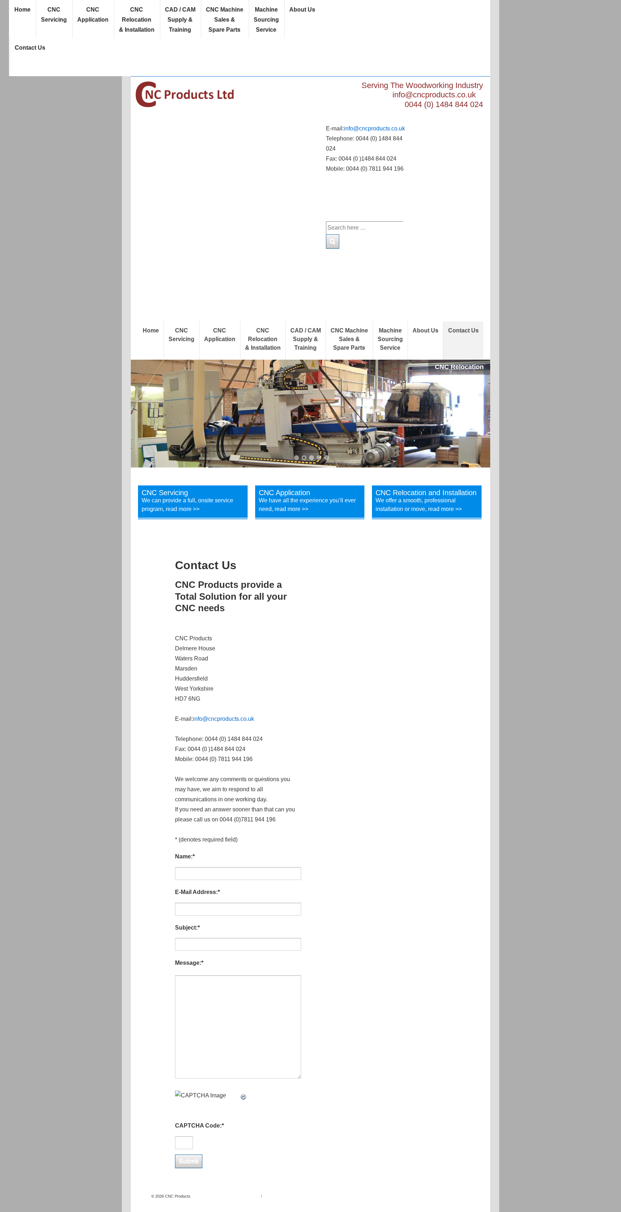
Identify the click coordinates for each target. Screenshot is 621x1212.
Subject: (187, 928)
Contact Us (30, 48)
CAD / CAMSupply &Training (180, 19)
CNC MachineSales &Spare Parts (224, 19)
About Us (302, 9)
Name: (185, 856)
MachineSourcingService (266, 19)
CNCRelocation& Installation (137, 19)
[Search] (332, 241)
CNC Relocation (459, 366)
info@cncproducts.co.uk (434, 94)
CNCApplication (93, 14)
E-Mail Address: (197, 892)
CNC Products (177, 1196)
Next (476, 413)
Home (22, 9)
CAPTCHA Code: (199, 1126)
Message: (189, 963)
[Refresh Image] (244, 1095)
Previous (145, 413)
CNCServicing (54, 14)
